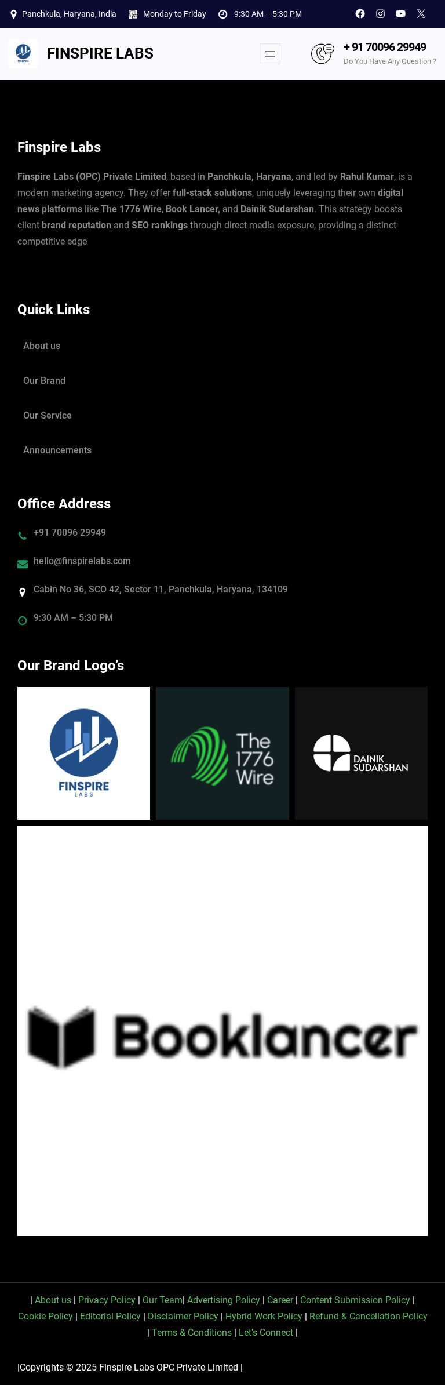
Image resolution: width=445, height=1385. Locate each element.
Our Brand (44, 380)
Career (280, 1300)
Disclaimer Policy (183, 1316)
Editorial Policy (110, 1316)
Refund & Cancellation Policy (368, 1316)
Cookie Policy (45, 1316)
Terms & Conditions (192, 1332)
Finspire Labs (100, 53)
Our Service (47, 415)
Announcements (57, 450)
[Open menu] (270, 53)
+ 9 (351, 47)
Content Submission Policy (355, 1300)
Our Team (163, 1300)
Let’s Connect (266, 1332)
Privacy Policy (107, 1300)
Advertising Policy (223, 1300)
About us (41, 345)
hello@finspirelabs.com (82, 560)
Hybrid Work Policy (263, 1316)
